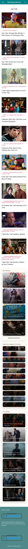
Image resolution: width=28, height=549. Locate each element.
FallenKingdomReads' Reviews (10, 201)
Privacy (3, 509)
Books (10, 86)
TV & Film (23, 57)
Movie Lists (4, 257)
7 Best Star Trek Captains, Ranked (13, 234)
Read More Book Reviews (14, 337)
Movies (9, 257)
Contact (7, 509)
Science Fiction (7, 30)
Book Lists (6, 86)
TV (16, 30)
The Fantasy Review (14, 2)
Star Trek (13, 30)
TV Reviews (4, 59)
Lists (14, 86)
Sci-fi (4, 57)
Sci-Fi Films (17, 257)
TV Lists (3, 116)
